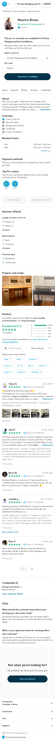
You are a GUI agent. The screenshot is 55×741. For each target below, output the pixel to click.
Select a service (11, 53)
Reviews (34, 90)
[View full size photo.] (17, 291)
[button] (8, 23)
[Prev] (23, 569)
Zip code (8, 63)
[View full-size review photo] (6, 413)
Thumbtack (6, 11)
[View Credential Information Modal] (16, 583)
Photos (24, 90)
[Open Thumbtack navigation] (6, 4)
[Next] (32, 569)
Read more (46, 151)
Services (14, 90)
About (4, 90)
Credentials (46, 90)
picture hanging (19, 11)
